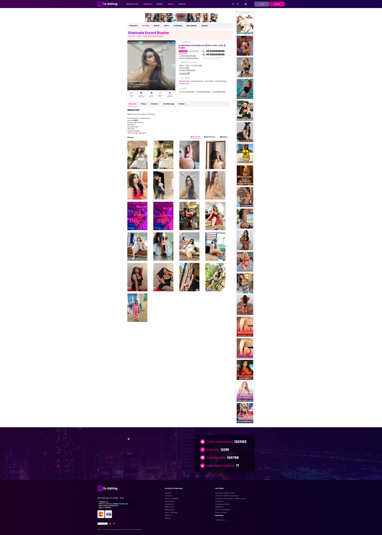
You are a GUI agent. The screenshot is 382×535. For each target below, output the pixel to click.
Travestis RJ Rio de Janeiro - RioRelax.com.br (230, 499)
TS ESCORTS (133, 26)
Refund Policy (169, 507)
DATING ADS (147, 4)
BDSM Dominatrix (184, 81)
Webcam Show (184, 83)
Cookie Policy (169, 504)
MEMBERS (160, 4)
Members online (220, 465)
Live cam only (215, 45)
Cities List (168, 515)
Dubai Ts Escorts (221, 512)
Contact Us (169, 496)
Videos (166, 26)
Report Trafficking (171, 512)
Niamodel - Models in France (225, 493)
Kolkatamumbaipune (192, 45)
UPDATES (204, 26)
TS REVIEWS (177, 26)
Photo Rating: (135, 42)
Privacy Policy (103, 523)
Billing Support (169, 510)
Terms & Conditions (172, 499)
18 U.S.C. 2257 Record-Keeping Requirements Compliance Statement (119, 529)
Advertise (181, 4)
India (139, 36)
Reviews (155, 104)
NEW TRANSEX (191, 26)
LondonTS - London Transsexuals (226, 496)
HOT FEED (145, 26)
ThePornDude (220, 520)
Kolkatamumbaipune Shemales (153, 36)
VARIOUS (170, 4)
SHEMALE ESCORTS (132, 4)
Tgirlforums (219, 507)
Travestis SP (219, 501)
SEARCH (156, 26)
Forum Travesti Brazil (222, 510)
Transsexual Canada (222, 504)
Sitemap (168, 518)
